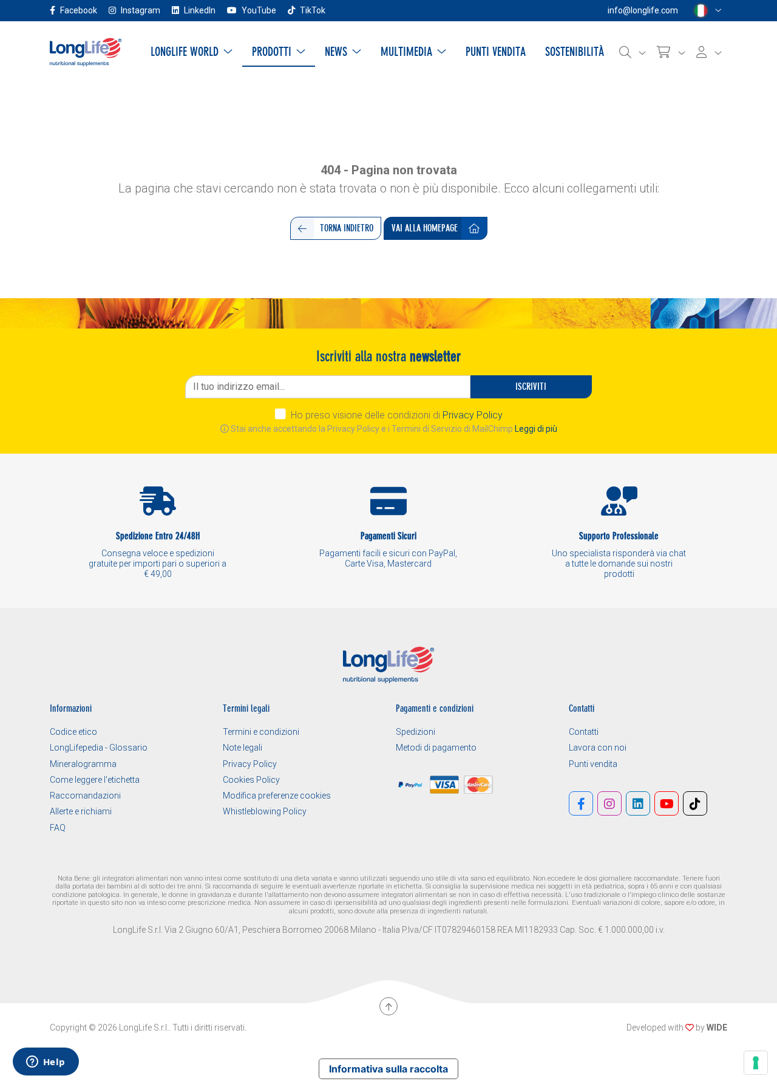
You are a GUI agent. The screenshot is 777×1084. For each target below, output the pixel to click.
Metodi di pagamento (436, 747)
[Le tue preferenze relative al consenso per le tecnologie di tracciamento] (755, 1062)
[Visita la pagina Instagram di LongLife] (609, 803)
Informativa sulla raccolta (388, 1069)
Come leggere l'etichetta (95, 780)
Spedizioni (415, 732)
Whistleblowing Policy (265, 811)
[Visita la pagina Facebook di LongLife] (581, 803)
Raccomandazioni (85, 795)
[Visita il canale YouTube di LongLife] (666, 803)
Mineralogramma (83, 764)
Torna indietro (346, 228)
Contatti (584, 732)
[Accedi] (709, 52)
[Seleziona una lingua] (707, 10)
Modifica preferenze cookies (277, 795)
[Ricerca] (632, 52)
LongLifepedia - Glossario (99, 747)
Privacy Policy (473, 415)
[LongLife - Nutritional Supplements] (85, 51)
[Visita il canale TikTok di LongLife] (695, 803)
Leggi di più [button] (536, 429)
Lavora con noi (597, 747)
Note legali (242, 747)
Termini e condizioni (261, 732)
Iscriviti (530, 386)
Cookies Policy (251, 780)
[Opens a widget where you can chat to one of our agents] (45, 1063)
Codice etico (73, 732)
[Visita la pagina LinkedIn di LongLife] (638, 803)
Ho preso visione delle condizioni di (397, 415)
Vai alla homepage (425, 228)
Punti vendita (593, 764)
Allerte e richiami (81, 811)
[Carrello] (671, 52)
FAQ (58, 828)
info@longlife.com (643, 10)
